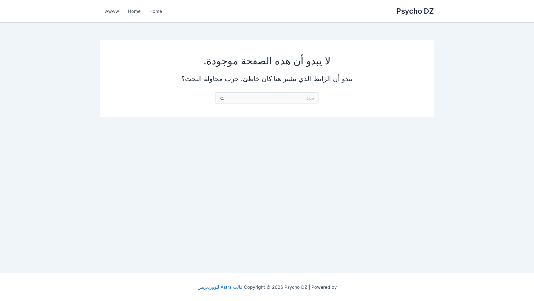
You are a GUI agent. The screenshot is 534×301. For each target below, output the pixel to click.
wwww (112, 11)
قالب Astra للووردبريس (220, 287)
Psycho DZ (415, 11)
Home (155, 11)
